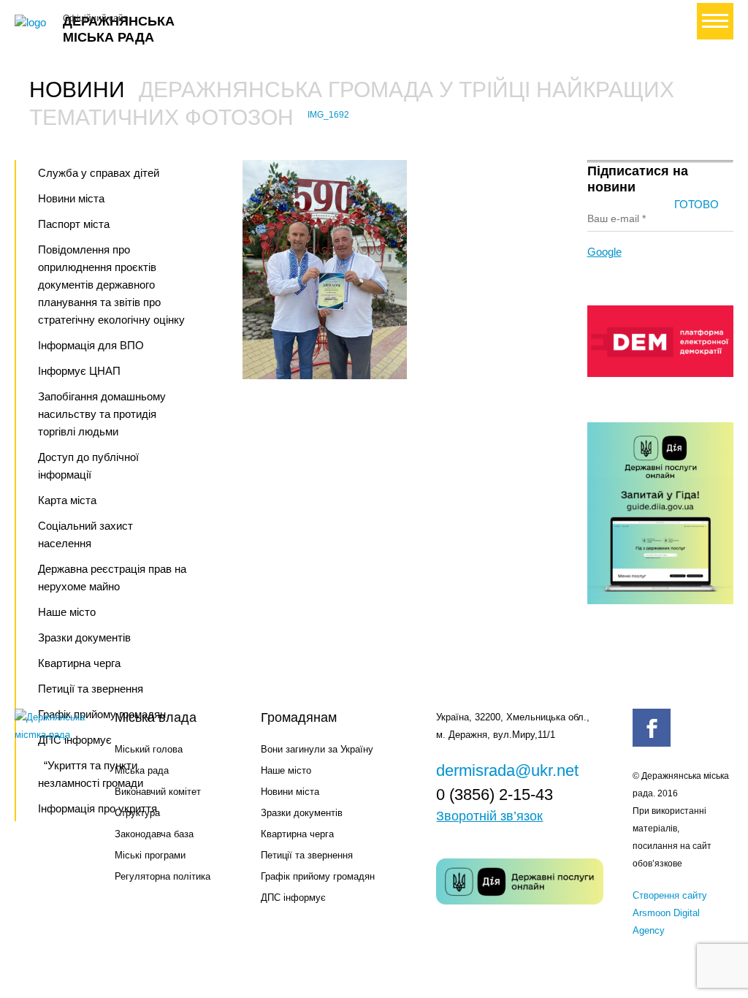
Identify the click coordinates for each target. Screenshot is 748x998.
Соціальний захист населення (85, 534)
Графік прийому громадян (318, 876)
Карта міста (67, 500)
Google (604, 251)
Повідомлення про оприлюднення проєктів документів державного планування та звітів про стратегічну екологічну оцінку (111, 284)
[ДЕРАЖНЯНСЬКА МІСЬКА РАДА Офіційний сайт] (33, 23)
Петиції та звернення (307, 855)
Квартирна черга (79, 663)
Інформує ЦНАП (79, 371)
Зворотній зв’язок (489, 816)
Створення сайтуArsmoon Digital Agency (670, 913)
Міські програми (150, 855)
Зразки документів (84, 637)
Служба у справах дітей (98, 173)
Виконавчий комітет (158, 791)
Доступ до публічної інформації (88, 466)
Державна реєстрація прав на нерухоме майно (112, 578)
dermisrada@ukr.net (507, 770)
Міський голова (149, 749)
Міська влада (155, 717)
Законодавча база (154, 834)
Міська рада (142, 770)
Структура (137, 812)
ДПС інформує (293, 897)
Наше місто (67, 612)
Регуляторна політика (162, 876)
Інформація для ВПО (91, 345)
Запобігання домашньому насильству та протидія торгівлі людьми (102, 414)
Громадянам (299, 717)
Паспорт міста (74, 224)
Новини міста (71, 198)
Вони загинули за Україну (317, 749)
